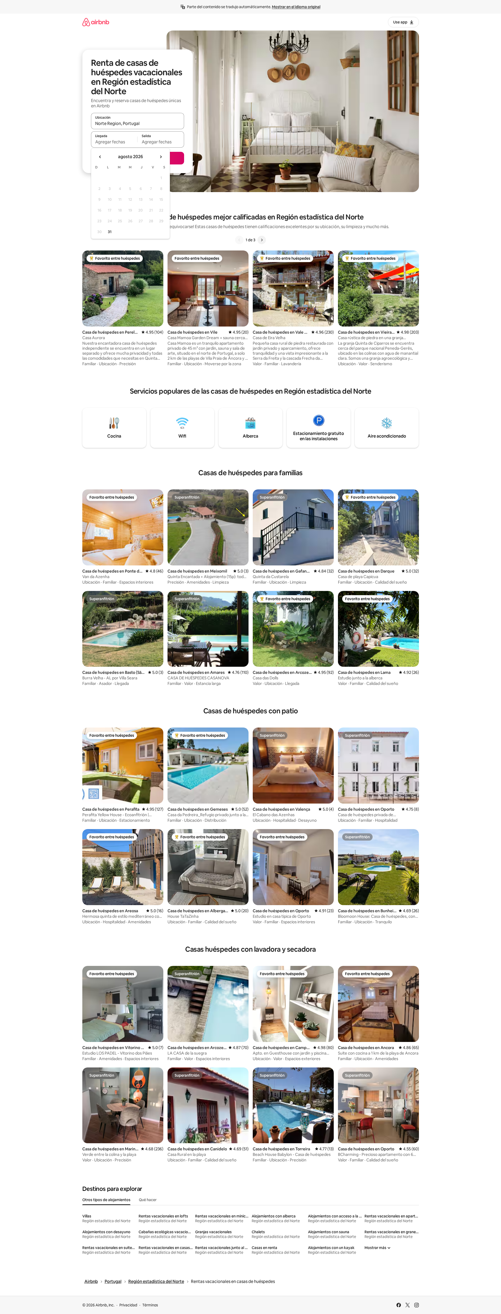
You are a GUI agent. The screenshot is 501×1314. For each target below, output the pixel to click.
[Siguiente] (261, 240)
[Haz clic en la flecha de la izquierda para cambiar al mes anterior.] (100, 156)
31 (110, 231)
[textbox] (114, 142)
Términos (150, 1305)
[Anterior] (239, 240)
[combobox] (137, 123)
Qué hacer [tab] (147, 1199)
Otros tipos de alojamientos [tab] (106, 1199)
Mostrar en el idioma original (296, 6)
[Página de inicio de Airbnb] (95, 22)
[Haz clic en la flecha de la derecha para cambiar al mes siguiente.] (160, 156)
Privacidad (128, 1305)
